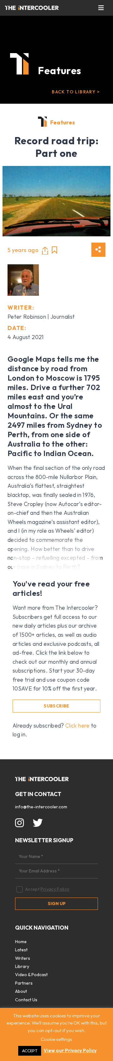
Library (22, 966)
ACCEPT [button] (29, 1050)
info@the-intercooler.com (41, 807)
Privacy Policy (54, 889)
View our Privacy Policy (70, 1050)
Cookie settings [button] (56, 1039)
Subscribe (56, 706)
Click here (77, 725)
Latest (21, 950)
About (21, 991)
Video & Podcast (31, 974)
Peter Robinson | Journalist (41, 316)
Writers (22, 958)
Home (21, 941)
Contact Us (26, 1000)
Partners (24, 983)
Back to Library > (76, 92)
